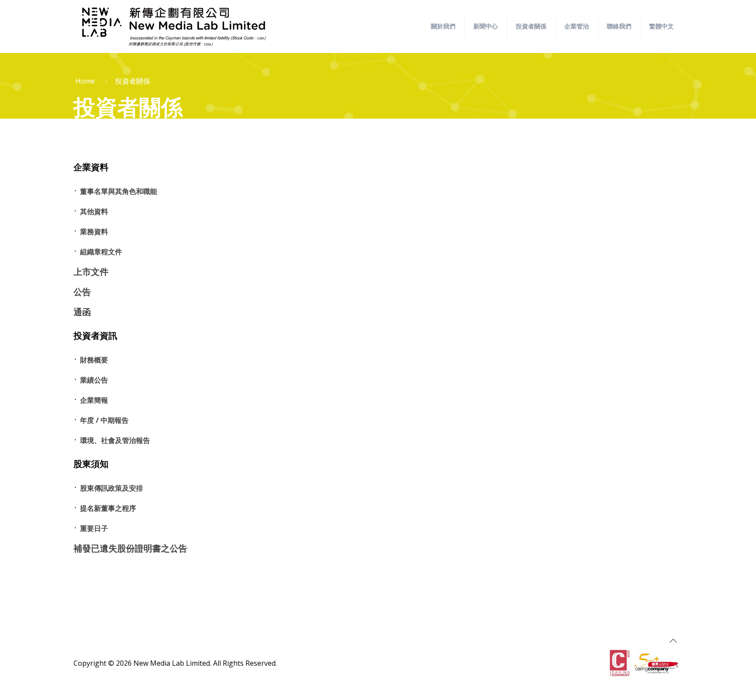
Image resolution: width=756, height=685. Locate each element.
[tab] (165, 167)
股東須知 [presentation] (91, 464)
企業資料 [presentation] (91, 167)
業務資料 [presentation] (94, 231)
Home (85, 81)
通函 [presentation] (82, 312)
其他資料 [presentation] (94, 211)
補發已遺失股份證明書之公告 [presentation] (130, 548)
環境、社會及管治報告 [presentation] (115, 440)
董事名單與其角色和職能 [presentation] (118, 191)
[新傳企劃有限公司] (173, 26)
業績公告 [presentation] (94, 380)
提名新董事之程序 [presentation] (108, 508)
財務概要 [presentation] (94, 360)
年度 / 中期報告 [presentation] (104, 420)
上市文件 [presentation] (91, 272)
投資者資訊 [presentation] (95, 336)
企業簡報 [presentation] (94, 400)
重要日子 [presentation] (94, 528)
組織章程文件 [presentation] (101, 251)
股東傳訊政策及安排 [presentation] (111, 488)
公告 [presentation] (82, 292)
